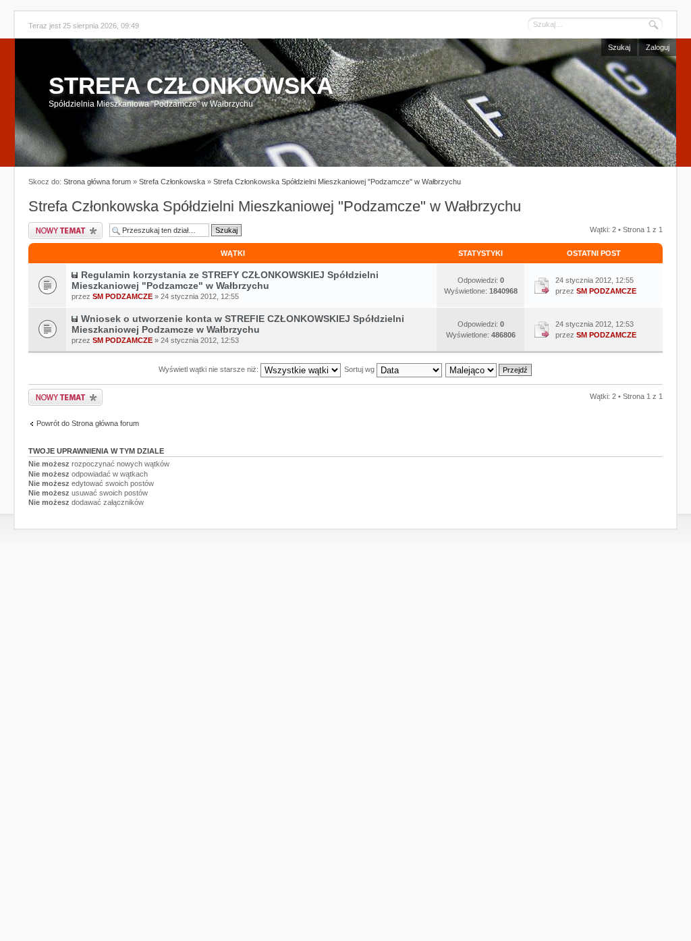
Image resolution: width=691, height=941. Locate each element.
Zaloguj (657, 47)
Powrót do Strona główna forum (87, 423)
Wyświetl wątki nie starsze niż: (209, 369)
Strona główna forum (97, 182)
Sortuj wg (360, 369)
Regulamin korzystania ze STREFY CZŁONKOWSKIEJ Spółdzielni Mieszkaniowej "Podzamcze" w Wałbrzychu (225, 280)
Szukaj (619, 47)
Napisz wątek (65, 230)
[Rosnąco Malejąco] (489, 369)
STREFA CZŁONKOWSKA (191, 85)
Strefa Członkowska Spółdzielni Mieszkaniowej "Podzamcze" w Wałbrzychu (337, 182)
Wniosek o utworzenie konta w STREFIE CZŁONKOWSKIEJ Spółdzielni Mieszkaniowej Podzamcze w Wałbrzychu (238, 324)
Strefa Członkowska (172, 182)
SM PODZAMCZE (122, 296)
